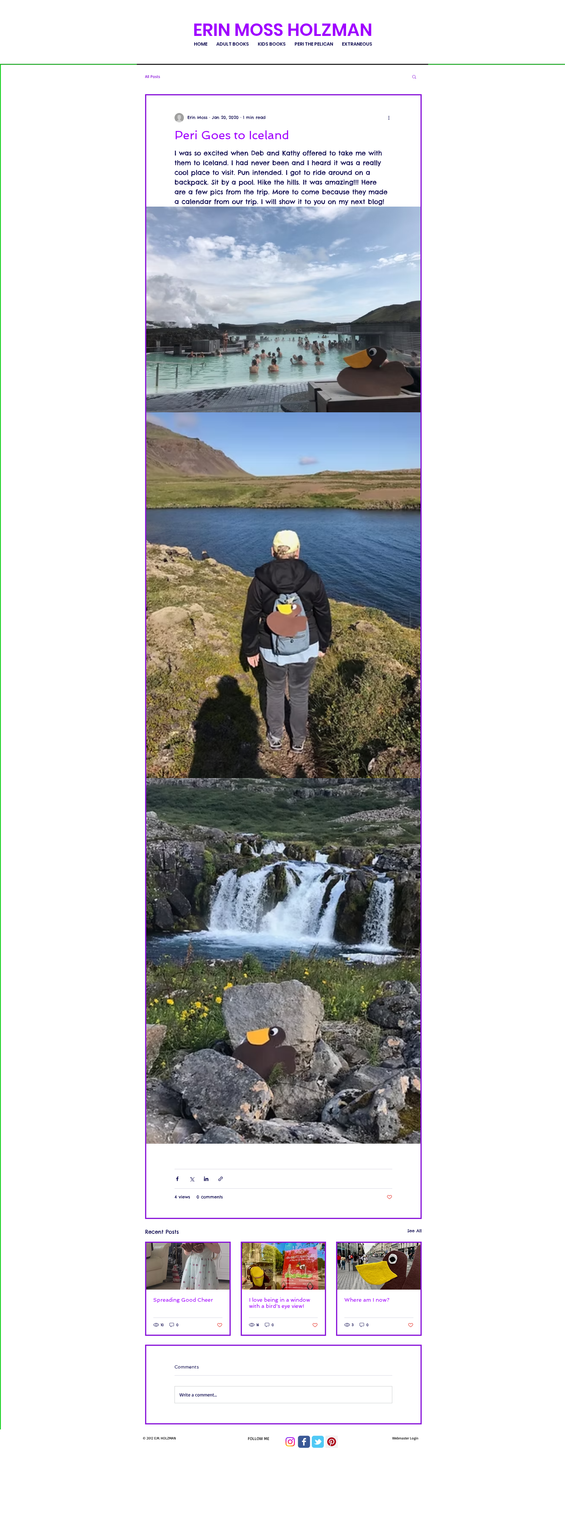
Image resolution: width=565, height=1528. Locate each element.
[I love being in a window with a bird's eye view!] (283, 1266)
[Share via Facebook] (177, 1179)
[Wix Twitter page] (318, 1442)
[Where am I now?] (379, 1266)
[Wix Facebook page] (304, 1442)
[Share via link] (220, 1179)
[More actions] (388, 117)
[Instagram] (290, 1442)
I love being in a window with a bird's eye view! (279, 1303)
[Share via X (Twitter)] (192, 1179)
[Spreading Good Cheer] (188, 1266)
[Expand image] (283, 309)
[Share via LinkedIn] (206, 1179)
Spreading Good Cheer (183, 1300)
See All (414, 1230)
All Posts (152, 76)
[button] (414, 76)
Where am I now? (366, 1300)
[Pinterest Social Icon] (331, 1442)
